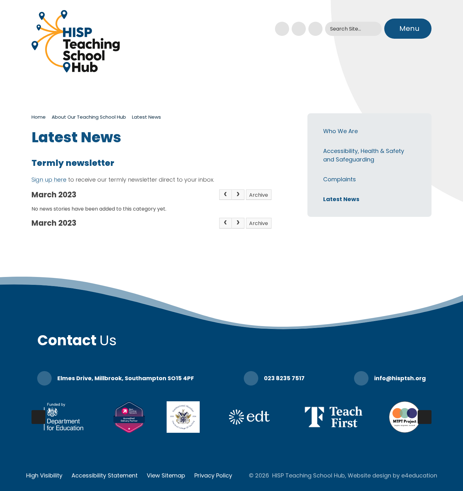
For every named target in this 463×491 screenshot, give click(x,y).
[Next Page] (238, 194)
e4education (419, 475)
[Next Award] (425, 417)
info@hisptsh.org (400, 378)
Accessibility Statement (104, 475)
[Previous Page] (225, 194)
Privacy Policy (213, 475)
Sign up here (48, 179)
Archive (258, 195)
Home (38, 117)
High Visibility (44, 475)
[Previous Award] (38, 417)
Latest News (146, 117)
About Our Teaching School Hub (89, 117)
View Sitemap (166, 475)
